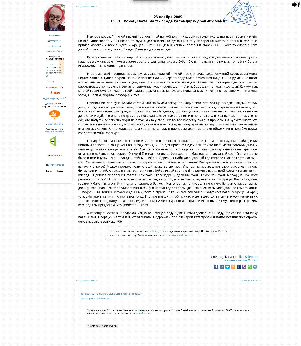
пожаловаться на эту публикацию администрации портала (111, 293)
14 (60, 67)
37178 (60, 87)
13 (57, 67)
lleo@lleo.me (248, 257)
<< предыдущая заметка (86, 6)
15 (62, 67)
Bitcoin (50, 103)
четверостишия (56, 164)
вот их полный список (178, 235)
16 (47, 70)
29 (62, 73)
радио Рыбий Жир (54, 124)
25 (52, 73)
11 (52, 67)
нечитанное (54, 35)
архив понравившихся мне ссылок (95, 298)
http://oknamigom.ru (54, 131)
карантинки (56, 155)
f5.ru (155, 231)
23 (47, 73)
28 (60, 73)
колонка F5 (244, 260)
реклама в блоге (54, 51)
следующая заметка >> (250, 6)
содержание (55, 40)
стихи (255, 260)
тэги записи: (230, 260)
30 (47, 76)
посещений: (51, 87)
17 (50, 70)
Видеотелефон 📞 (51, 98)
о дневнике (55, 46)
